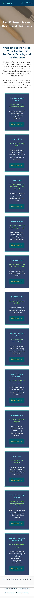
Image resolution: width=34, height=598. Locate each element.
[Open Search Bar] (22, 3)
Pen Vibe (7, 2)
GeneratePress (26, 579)
